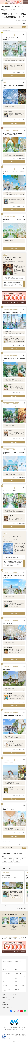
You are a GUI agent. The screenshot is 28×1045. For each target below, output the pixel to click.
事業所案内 (15, 1027)
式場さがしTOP (4, 10)
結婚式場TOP (14, 937)
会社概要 (4, 1027)
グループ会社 (16, 1029)
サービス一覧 (9, 1027)
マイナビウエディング (6, 937)
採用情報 (21, 1029)
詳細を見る (14, 75)
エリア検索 (12, 10)
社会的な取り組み (22, 1027)
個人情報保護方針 (8, 1029)
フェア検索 (20, 10)
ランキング (21, 937)
